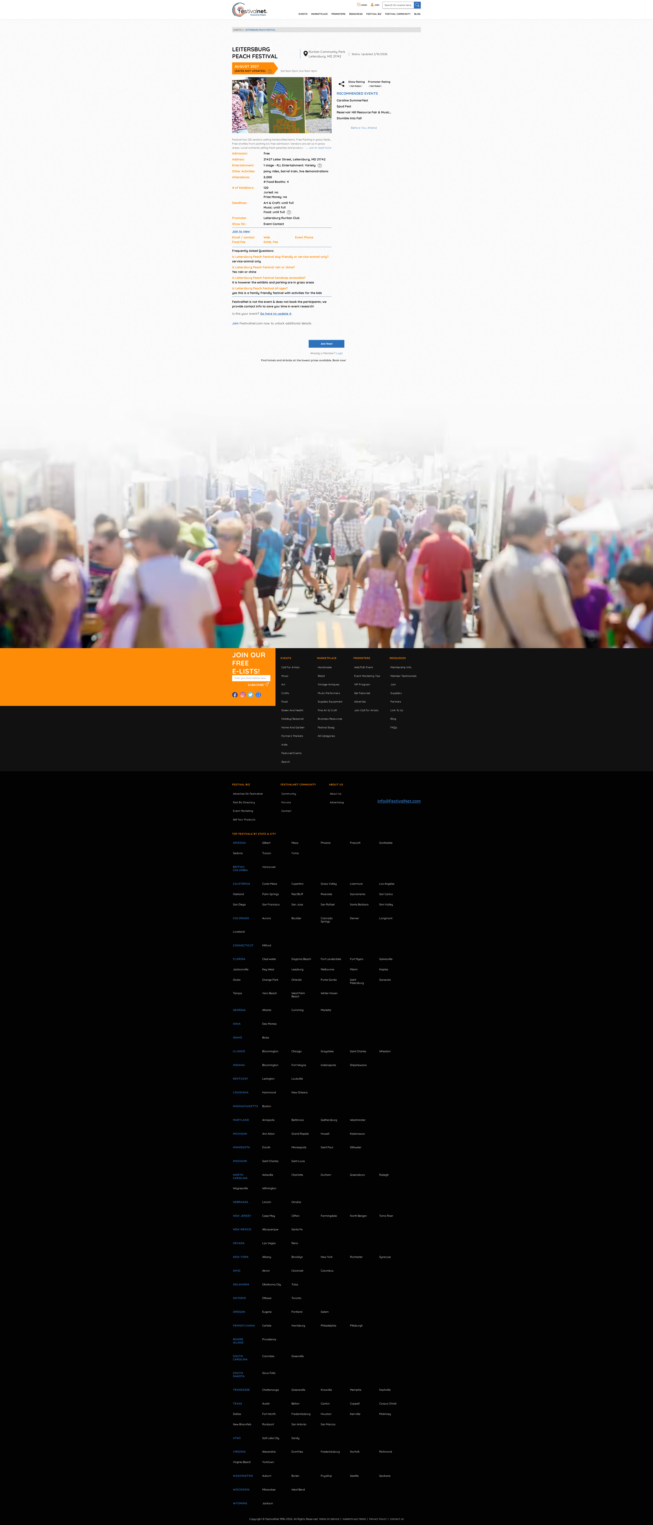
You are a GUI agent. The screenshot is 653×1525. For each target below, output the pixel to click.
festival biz (373, 13)
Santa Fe (297, 1229)
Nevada (239, 1243)
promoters (338, 13)
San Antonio (298, 1424)
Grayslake (327, 1051)
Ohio (236, 1270)
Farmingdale (329, 1215)
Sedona (238, 853)
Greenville (297, 1356)
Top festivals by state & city (254, 833)
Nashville (385, 1389)
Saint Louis (298, 1161)
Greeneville (298, 1389)
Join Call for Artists (366, 710)
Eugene (267, 1311)
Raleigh (384, 1174)
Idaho (237, 1037)
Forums (286, 802)
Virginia (239, 1451)
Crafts (285, 693)
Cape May (268, 1215)
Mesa (294, 842)
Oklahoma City (271, 1284)
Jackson (267, 1503)
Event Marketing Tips (367, 676)
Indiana (239, 1065)
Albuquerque (270, 1229)
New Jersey (242, 1215)
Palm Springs (270, 894)
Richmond (385, 1451)
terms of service (329, 1519)
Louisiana (240, 1092)
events (303, 13)
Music (284, 676)
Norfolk (355, 1451)
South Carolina (240, 1357)
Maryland (241, 1120)
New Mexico (242, 1229)
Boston (266, 1106)
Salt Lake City (270, 1438)
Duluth (266, 1147)
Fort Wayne (298, 1065)
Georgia (239, 1010)
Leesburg (297, 969)
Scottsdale (385, 842)
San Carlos (386, 894)
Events (286, 658)
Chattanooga (270, 1389)
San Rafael (328, 904)
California (241, 883)
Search (285, 761)
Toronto (296, 1298)
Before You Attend (364, 127)
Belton (295, 1403)
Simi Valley (386, 904)
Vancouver (269, 867)
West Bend (298, 1489)
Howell (325, 1133)
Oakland (238, 894)
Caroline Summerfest (352, 100)
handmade (325, 667)
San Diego (239, 904)
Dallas (237, 1414)
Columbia (268, 1356)
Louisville (297, 1078)
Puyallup (326, 1475)
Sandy (295, 1438)
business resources (330, 718)
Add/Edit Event (363, 667)
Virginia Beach (242, 1462)
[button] (269, 71)
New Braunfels (242, 1424)
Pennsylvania (243, 1325)
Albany (266, 1257)
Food (284, 701)
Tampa (237, 993)
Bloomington (270, 1051)
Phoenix (326, 842)
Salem (325, 1311)
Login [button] (339, 353)
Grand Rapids (300, 1133)
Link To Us (396, 710)
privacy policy (378, 1519)
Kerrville (355, 1414)
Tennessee (241, 1389)
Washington (243, 1475)
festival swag (326, 727)
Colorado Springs (327, 919)
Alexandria (269, 1451)
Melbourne (327, 969)
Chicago (296, 1051)
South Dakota (239, 1374)
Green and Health (292, 710)
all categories (326, 736)
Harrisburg (298, 1325)
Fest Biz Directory (244, 802)
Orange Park (270, 979)
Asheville (267, 1174)
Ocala (236, 979)
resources (356, 13)
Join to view (240, 231)
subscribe (256, 684)
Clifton (295, 1215)
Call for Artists (290, 667)
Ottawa (266, 1298)
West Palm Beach (298, 994)
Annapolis (268, 1120)
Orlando (296, 979)
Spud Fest (344, 106)
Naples (383, 969)
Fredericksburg (301, 1414)
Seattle (354, 1475)
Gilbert (266, 842)
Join (235, 323)
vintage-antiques (328, 684)
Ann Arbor (268, 1133)
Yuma (295, 853)
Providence (269, 1339)
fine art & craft (327, 710)
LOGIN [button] (363, 5)
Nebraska (240, 1202)
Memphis (355, 1389)
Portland (296, 1311)
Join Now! (327, 343)
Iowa (237, 1023)
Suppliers (396, 693)
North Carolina (240, 1176)
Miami (353, 969)
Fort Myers (356, 959)
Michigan (240, 1133)
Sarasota (385, 979)
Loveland (239, 931)
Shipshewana (358, 1065)
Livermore (356, 883)
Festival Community (398, 13)
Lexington (268, 1078)
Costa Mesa (269, 883)
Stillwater (355, 1147)
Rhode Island (238, 1341)
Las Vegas (269, 1243)
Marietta (326, 1010)
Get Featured (362, 693)
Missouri (240, 1161)
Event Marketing (243, 810)
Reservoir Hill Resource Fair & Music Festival (364, 112)
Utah (237, 1438)
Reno (294, 1243)
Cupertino (297, 883)
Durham (326, 1174)
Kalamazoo (357, 1133)
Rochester (356, 1257)
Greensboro (357, 1174)
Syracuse (385, 1257)
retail (321, 676)
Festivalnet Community (298, 784)
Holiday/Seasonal (292, 718)
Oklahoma (241, 1284)
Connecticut (243, 945)
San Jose (297, 904)
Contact (286, 810)
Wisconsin (241, 1489)
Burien (295, 1475)
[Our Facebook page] (235, 694)
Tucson (266, 853)
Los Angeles (387, 883)
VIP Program (362, 684)
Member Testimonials (403, 676)
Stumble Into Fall (349, 118)
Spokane (384, 1475)
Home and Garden (293, 727)
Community (288, 793)
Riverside (326, 894)
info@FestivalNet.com (399, 800)
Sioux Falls (268, 1373)
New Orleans (299, 1092)
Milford (266, 945)
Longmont (385, 918)
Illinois (239, 1051)
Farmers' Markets (292, 736)
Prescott (355, 842)
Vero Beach (269, 993)
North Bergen (358, 1215)
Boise (265, 1037)
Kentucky (240, 1078)
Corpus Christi (387, 1403)
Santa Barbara (359, 904)
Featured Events (291, 753)
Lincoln (266, 1202)
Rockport (268, 1424)
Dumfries (297, 1451)
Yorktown (268, 1462)
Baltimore (297, 1120)
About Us (336, 784)
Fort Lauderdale (331, 959)
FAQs (393, 727)
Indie (284, 744)
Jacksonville (240, 969)
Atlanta (266, 1010)
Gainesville (385, 959)
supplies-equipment (330, 701)
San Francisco (271, 904)
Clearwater (269, 959)
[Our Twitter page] (250, 694)
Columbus (327, 1270)
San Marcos (328, 1424)
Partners (395, 701)
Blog (417, 13)
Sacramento (357, 894)
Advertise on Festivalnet (248, 793)
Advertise (360, 701)
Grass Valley (329, 883)
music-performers (329, 693)
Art (283, 684)
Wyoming (240, 1503)
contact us (397, 1519)
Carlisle (266, 1325)
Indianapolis (328, 1065)
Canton (325, 1403)
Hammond (269, 1092)
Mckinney (385, 1414)
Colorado (241, 918)
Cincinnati (297, 1270)
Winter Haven (329, 993)
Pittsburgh (356, 1325)
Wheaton (385, 1051)
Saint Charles (358, 1051)
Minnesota (241, 1147)
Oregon (239, 1311)
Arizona (239, 842)
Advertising (337, 802)
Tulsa (294, 1284)
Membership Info (400, 667)
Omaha (296, 1202)
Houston (326, 1414)
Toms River (386, 1215)
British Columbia (240, 868)
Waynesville (240, 1188)
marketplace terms (354, 1519)
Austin (266, 1403)
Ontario (239, 1298)
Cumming (297, 1010)
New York (240, 1257)
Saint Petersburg (357, 981)
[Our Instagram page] (242, 694)
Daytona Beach (301, 959)
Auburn (266, 1475)
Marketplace (319, 13)
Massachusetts (243, 1106)
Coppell (355, 1403)
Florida (239, 959)
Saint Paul (327, 1147)
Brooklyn (297, 1257)
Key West (268, 969)
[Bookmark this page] (258, 694)
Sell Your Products (244, 819)
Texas (237, 1403)
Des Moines (269, 1023)
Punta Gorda (329, 979)
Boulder (296, 918)
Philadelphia (328, 1325)
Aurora (266, 918)
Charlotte (297, 1174)
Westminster (358, 1120)
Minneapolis (298, 1147)
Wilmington (269, 1188)
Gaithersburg (329, 1120)
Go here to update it (275, 314)
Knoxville (326, 1389)
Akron (266, 1270)
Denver (354, 918)
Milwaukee (268, 1489)
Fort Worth (269, 1414)
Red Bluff (297, 894)
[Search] (417, 5)
